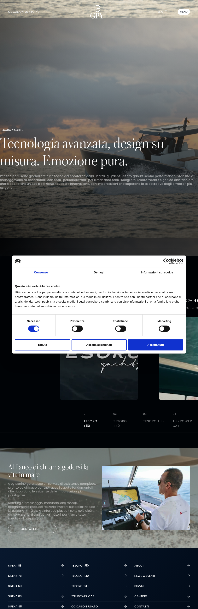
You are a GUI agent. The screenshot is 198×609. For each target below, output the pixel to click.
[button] (190, 364)
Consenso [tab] (41, 272)
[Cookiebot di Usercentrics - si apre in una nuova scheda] (166, 261)
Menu (184, 12)
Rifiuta (42, 344)
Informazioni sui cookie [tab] (157, 272)
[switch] (77, 329)
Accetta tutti (155, 344)
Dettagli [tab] (99, 272)
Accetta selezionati (99, 344)
